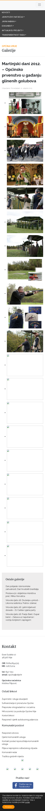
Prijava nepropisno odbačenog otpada (19, 748)
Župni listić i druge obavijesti (15, 699)
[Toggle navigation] (39, 4)
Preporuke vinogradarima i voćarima (18, 707)
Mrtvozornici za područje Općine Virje (19, 711)
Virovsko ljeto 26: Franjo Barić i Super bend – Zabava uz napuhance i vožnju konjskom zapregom (22, 617)
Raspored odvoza (10, 733)
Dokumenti (7, 26)
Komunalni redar (9, 752)
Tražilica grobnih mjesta (13, 756)
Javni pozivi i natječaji (12, 17)
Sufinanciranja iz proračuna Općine (18, 703)
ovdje (27, 802)
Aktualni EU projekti (12, 30)
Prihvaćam (8, 807)
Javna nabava (8, 21)
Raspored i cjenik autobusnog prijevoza (20, 719)
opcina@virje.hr (15, 675)
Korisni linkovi (8, 715)
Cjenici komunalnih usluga (14, 737)
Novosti (6, 12)
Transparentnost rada (13, 35)
